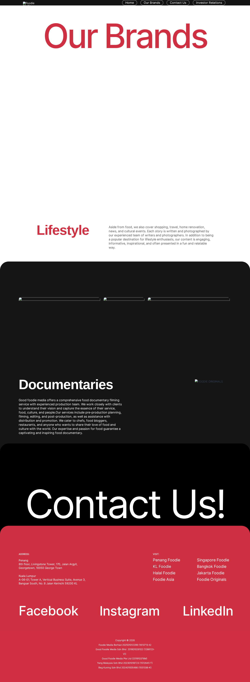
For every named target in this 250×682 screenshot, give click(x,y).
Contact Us (178, 2)
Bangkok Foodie (211, 566)
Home (129, 2)
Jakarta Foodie (210, 573)
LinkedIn (208, 611)
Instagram (129, 611)
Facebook (48, 610)
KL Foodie (162, 566)
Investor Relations (209, 2)
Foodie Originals (211, 579)
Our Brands (152, 2)
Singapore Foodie (213, 560)
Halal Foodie (164, 573)
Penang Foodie (166, 560)
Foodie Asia (163, 579)
